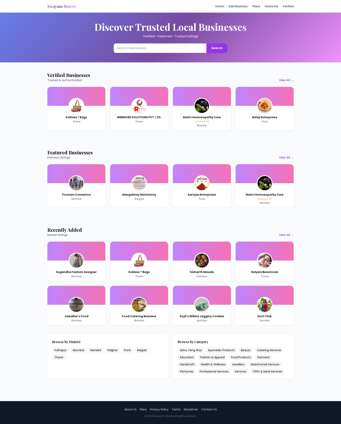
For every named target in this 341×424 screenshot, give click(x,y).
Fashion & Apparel (212, 357)
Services (240, 371)
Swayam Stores (61, 6)
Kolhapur (202, 276)
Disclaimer (191, 409)
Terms (176, 409)
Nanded (95, 350)
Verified (288, 6)
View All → (286, 80)
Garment (263, 357)
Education (187, 357)
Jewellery (238, 364)
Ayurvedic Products (221, 350)
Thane (76, 121)
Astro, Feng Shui (191, 350)
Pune (265, 121)
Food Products (241, 357)
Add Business (238, 6)
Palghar (112, 350)
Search (217, 48)
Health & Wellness (213, 364)
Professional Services (214, 371)
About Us (130, 409)
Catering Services (269, 350)
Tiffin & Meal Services (267, 371)
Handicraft (187, 364)
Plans (256, 6)
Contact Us (209, 409)
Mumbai (202, 125)
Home (219, 6)
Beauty (246, 350)
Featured (271, 6)
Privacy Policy (159, 409)
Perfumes (186, 371)
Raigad (139, 199)
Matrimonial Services (265, 364)
